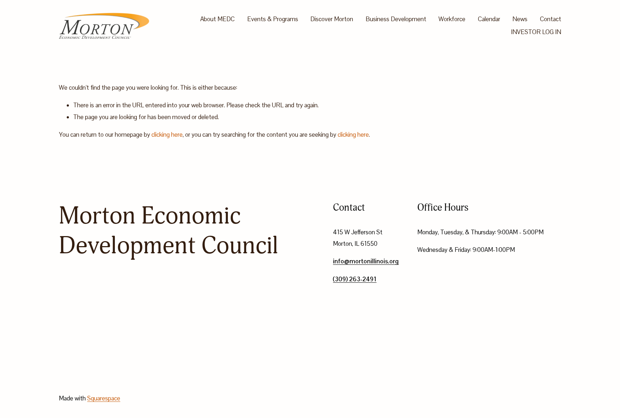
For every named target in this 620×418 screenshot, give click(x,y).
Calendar (489, 19)
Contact (550, 19)
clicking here (167, 134)
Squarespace (103, 398)
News (519, 19)
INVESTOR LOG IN (536, 32)
